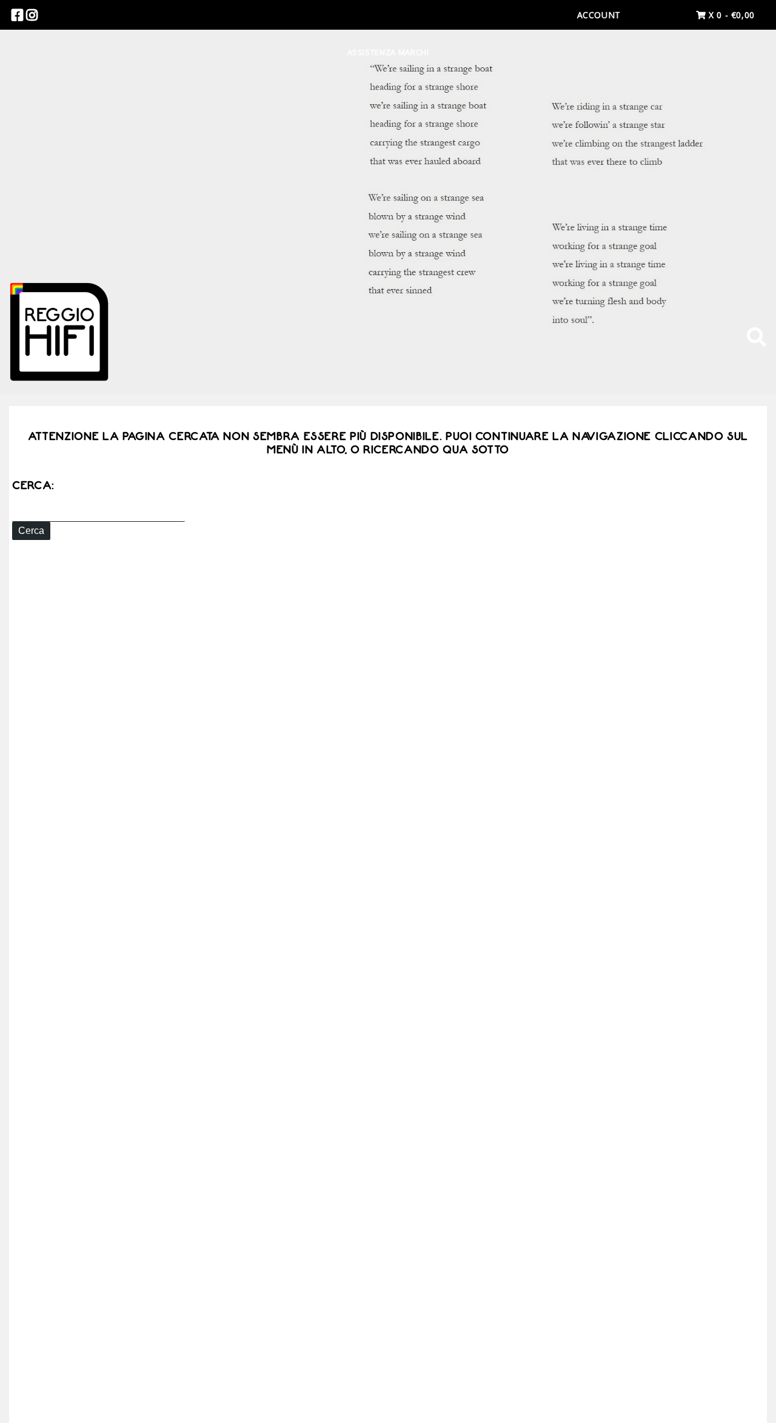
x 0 (730, 15)
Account (599, 15)
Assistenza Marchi (388, 52)
